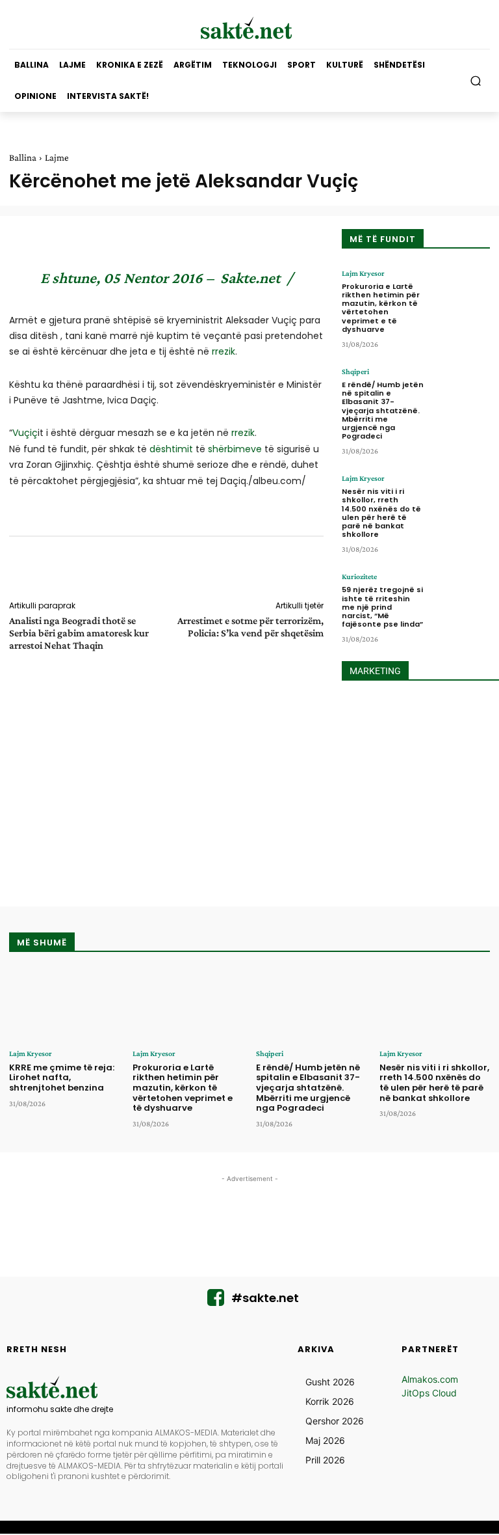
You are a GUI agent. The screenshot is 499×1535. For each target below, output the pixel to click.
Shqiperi (355, 371)
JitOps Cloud (429, 1392)
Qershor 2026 (334, 1420)
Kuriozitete (359, 576)
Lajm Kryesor (363, 273)
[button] (476, 81)
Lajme (57, 157)
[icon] (215, 1301)
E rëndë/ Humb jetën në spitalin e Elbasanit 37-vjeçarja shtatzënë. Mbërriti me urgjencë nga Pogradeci (383, 410)
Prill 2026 (325, 1459)
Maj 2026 (325, 1440)
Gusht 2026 (330, 1381)
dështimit (171, 448)
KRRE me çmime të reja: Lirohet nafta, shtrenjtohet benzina (61, 1077)
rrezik (223, 351)
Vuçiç (25, 432)
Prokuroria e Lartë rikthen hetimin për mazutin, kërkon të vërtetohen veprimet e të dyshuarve (381, 307)
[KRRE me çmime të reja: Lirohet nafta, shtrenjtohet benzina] (64, 1005)
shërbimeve (235, 448)
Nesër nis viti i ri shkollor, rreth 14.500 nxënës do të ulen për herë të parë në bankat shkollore (381, 512)
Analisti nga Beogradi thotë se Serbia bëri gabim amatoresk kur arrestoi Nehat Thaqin (79, 633)
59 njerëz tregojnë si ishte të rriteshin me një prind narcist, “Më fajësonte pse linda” (382, 606)
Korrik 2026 (329, 1401)
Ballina (22, 157)
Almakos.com (430, 1379)
